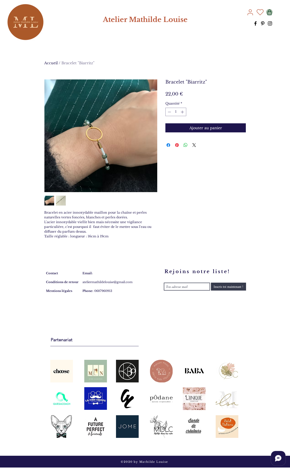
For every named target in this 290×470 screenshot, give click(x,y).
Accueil (51, 63)
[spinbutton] (176, 112)
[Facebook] (255, 23)
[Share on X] (194, 145)
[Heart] (260, 12)
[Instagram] (270, 23)
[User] (250, 12)
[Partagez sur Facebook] (168, 145)
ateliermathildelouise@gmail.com (107, 282)
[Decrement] (169, 112)
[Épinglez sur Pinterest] (177, 145)
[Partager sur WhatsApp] (185, 145)
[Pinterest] (263, 23)
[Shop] (269, 12)
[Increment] (183, 112)
